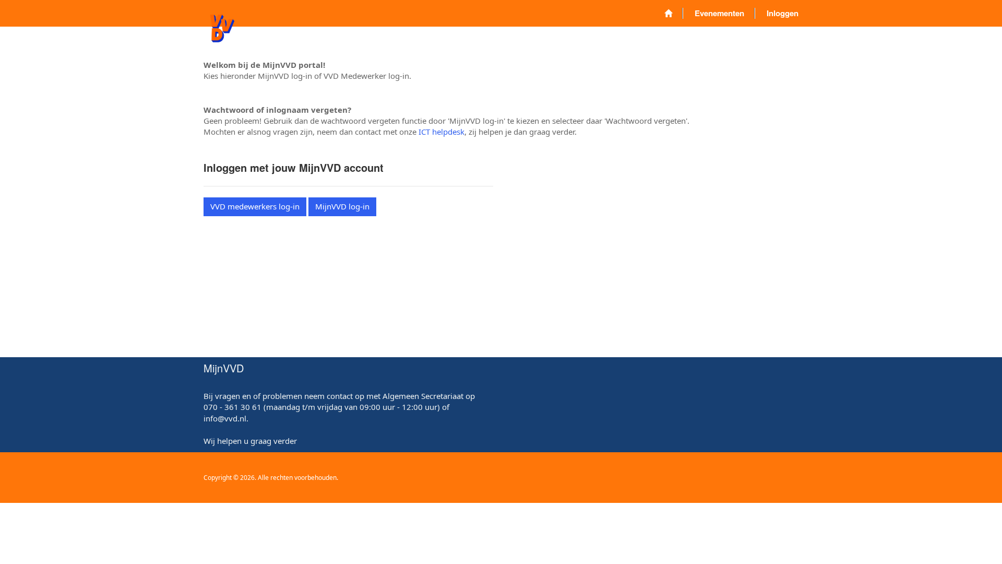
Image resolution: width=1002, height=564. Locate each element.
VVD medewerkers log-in (255, 206)
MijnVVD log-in (342, 206)
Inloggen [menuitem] (782, 13)
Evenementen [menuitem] (719, 13)
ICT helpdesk (441, 131)
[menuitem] (668, 13)
